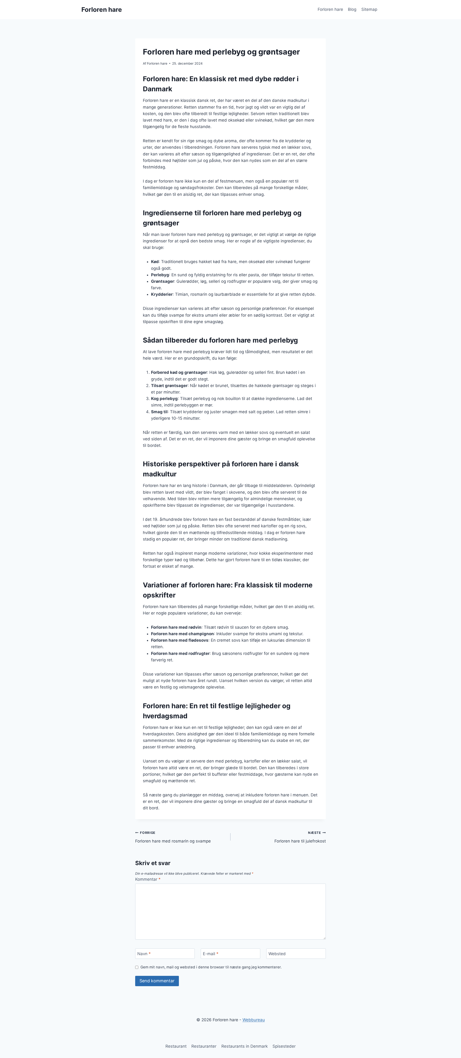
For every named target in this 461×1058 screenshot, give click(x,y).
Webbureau (254, 1019)
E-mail (210, 953)
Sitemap (369, 9)
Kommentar (148, 879)
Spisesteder (284, 1046)
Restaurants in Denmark (244, 1046)
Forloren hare (330, 9)
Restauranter (203, 1046)
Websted (277, 953)
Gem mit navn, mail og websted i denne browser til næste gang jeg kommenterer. (211, 967)
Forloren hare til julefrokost (300, 837)
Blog (352, 9)
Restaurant (176, 1046)
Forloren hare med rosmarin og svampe (173, 837)
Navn (144, 953)
